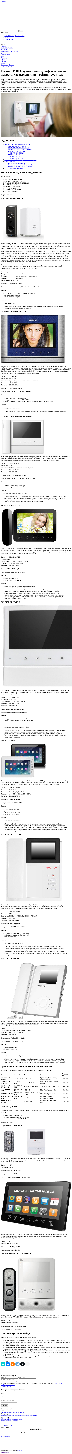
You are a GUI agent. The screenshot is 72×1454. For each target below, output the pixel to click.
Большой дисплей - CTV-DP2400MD (20, 166)
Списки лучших (9, 161)
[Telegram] (17, 1364)
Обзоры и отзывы (6, 1412)
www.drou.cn (8, 39)
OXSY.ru (3, 1)
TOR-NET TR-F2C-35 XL (16, 156)
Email (2, 1396)
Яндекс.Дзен (18, 1419)
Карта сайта (8, 1425)
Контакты (15, 1421)
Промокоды (4, 65)
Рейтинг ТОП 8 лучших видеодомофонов (17, 144)
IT (1, 53)
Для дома (4, 49)
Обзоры (3, 61)
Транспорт (4, 58)
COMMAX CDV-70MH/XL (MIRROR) (20, 149)
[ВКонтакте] (8, 1364)
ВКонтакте (4, 1419)
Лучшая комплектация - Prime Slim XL (20, 165)
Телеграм (11, 1419)
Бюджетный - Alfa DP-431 (16, 163)
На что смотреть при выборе (13, 168)
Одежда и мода (5, 54)
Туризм (3, 59)
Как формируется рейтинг (29, 1415)
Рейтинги (4, 46)
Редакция (4, 1415)
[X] (22, 1364)
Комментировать (6, 1386)
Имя (2, 1393)
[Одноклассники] (12, 1364)
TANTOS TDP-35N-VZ (15, 158)
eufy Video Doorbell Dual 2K (17, 146)
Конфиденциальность (14, 1415)
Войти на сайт (5, 1436)
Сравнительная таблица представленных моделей (20, 160)
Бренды (21, 1412)
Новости (11, 65)
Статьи (3, 63)
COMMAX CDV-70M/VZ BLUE (18, 148)
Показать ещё (5, 1452)
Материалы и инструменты (9, 51)
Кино (2, 56)
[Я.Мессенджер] (3, 1364)
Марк (6, 37)
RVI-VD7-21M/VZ (14, 155)
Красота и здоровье (7, 48)
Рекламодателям (6, 1421)
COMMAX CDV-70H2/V (16, 153)
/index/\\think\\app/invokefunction (14, 36)
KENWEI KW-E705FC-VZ (16, 151)
